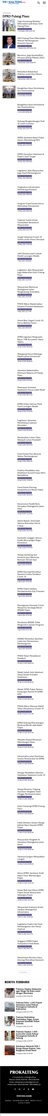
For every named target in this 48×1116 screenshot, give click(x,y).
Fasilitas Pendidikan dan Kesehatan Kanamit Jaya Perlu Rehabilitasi (31, 472)
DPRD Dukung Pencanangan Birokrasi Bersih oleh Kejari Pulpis (30, 725)
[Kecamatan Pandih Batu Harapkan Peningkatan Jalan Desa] (9, 507)
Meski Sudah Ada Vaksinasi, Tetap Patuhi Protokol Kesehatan (30, 674)
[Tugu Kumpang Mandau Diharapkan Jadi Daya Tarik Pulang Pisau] (9, 25)
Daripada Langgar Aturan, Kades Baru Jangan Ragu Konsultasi (29, 540)
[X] (28, 1089)
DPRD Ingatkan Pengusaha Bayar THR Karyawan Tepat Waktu (30, 339)
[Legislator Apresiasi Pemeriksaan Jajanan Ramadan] (9, 424)
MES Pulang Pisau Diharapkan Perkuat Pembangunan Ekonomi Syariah (31, 40)
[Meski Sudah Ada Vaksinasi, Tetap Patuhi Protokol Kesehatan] (9, 676)
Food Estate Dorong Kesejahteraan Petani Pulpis (30, 488)
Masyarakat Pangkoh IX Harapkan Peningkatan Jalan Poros (30, 842)
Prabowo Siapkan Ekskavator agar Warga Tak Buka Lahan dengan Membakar (28, 991)
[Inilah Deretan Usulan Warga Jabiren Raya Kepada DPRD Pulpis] (9, 826)
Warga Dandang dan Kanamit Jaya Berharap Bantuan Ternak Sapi (28, 557)
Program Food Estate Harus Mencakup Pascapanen (30, 204)
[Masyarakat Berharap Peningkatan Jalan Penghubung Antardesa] (9, 290)
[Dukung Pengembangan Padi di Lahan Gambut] (9, 125)
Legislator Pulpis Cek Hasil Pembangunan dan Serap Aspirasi (29, 926)
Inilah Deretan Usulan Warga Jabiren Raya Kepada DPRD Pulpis (30, 825)
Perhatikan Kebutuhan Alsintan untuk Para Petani (29, 72)
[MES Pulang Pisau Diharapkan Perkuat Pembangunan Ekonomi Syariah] (9, 42)
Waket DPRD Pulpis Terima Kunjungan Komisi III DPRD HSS (30, 691)
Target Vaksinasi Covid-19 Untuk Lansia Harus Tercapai (30, 238)
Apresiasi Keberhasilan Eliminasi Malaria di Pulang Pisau (30, 372)
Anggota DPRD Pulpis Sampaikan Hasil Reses (28, 942)
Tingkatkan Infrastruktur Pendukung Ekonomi (28, 188)
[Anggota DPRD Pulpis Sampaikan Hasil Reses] (9, 945)
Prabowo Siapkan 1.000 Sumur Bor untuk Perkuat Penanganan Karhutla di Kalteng (27, 1035)
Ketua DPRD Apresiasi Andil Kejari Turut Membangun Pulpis (30, 875)
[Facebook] (15, 1089)
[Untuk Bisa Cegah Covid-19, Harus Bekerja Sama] (9, 324)
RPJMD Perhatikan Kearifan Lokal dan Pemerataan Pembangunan (30, 641)
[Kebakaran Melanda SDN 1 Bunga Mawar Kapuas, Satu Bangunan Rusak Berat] (10, 1050)
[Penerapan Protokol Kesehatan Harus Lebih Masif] (9, 391)
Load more (23, 972)
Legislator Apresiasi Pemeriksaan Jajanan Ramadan (27, 422)
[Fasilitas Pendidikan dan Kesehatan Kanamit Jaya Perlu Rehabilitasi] (9, 474)
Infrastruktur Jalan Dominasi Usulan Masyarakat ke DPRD (30, 757)
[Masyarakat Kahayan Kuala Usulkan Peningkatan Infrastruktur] (9, 911)
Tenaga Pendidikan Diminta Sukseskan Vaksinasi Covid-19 (31, 773)
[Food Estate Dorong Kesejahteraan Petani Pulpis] (9, 491)
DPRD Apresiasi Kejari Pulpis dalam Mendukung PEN (30, 138)
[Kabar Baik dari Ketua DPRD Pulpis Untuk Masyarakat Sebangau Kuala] (9, 894)
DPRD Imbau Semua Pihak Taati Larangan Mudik (29, 405)
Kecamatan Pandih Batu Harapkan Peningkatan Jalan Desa (30, 506)
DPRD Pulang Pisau (24, 29)
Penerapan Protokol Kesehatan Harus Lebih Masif (31, 388)
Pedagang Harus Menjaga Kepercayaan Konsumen (29, 355)
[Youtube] (33, 1089)
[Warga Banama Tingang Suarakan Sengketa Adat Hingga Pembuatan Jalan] (9, 793)
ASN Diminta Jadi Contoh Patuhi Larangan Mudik (29, 254)
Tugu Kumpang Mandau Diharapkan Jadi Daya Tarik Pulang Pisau (30, 23)
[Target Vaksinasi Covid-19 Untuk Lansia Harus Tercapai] (9, 240)
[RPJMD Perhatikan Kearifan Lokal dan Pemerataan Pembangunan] (9, 642)
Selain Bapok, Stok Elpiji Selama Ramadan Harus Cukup (28, 523)
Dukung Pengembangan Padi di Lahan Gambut (30, 122)
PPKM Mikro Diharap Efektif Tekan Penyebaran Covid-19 (30, 707)
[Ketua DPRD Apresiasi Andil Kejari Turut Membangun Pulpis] (9, 876)
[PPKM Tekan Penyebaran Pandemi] (9, 659)
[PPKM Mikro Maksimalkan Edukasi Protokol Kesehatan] (9, 307)
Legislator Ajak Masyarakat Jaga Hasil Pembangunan (30, 171)
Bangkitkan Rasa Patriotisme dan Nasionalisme (30, 89)
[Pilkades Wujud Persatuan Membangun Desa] (9, 743)
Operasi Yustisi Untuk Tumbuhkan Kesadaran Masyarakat (28, 222)
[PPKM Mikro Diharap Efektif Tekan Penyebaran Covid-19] (9, 710)
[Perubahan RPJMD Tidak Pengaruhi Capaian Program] (9, 626)
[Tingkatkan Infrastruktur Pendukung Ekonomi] (9, 191)
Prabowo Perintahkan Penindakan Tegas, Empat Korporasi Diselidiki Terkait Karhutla (27, 1020)
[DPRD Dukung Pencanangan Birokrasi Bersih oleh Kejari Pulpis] (9, 726)
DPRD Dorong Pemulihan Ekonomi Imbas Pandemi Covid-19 (29, 574)
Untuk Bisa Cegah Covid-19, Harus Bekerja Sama (30, 321)
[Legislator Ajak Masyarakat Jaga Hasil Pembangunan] (9, 174)
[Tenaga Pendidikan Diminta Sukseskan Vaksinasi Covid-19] (9, 776)
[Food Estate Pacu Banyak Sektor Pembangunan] (9, 457)
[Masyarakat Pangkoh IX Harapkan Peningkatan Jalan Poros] (9, 843)
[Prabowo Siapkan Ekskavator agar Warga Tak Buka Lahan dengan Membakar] (10, 993)
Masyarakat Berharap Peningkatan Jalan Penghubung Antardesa (28, 289)
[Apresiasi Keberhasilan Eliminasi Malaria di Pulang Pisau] (9, 374)
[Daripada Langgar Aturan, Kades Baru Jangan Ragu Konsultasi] (9, 541)
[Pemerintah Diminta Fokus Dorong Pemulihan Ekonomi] (9, 961)
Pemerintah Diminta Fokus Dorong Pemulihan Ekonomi (30, 958)
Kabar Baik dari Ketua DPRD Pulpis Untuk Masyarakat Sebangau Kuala (30, 892)
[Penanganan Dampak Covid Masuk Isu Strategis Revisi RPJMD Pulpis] (9, 609)
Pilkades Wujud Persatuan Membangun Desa (29, 740)
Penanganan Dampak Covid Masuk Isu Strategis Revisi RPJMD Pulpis (30, 607)
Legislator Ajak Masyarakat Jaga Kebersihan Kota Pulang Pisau (30, 272)
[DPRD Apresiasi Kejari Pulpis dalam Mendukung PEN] (9, 141)
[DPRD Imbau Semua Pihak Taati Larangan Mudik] (9, 407)
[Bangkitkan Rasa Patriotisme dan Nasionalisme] (9, 92)
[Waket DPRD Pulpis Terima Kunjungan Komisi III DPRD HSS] (9, 693)
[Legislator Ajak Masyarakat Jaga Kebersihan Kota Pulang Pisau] (9, 273)
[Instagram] (19, 1089)
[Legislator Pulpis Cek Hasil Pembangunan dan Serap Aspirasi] (9, 927)
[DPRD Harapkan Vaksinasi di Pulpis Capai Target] (9, 158)
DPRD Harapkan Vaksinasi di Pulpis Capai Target (30, 155)
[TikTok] (24, 1089)
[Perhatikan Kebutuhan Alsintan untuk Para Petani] (9, 75)
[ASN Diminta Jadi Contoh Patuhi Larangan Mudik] (9, 257)
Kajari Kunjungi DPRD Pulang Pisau (31, 807)
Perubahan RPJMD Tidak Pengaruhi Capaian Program (30, 623)
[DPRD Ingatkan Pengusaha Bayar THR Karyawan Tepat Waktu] (9, 340)
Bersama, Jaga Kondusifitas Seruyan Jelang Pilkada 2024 (30, 56)
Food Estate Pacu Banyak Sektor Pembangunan (29, 455)
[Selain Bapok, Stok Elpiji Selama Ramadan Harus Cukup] (9, 524)
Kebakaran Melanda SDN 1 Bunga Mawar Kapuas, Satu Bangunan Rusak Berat (28, 1048)
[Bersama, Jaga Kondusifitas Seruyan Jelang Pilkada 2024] (9, 59)
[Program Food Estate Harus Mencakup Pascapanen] (9, 207)
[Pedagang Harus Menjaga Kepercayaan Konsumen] (9, 357)
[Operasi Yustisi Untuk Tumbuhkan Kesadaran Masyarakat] (9, 223)
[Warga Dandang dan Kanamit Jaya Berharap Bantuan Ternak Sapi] (9, 558)
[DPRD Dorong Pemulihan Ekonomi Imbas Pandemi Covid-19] (9, 575)
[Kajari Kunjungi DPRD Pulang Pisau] (9, 810)
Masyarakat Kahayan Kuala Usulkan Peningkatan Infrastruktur (30, 909)
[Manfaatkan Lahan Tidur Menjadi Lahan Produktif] (9, 441)
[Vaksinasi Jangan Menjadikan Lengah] (9, 860)
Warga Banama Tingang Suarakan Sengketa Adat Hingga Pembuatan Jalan (29, 791)
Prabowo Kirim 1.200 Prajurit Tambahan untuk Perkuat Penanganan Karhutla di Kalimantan (29, 1006)
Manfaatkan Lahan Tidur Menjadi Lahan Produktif (29, 438)
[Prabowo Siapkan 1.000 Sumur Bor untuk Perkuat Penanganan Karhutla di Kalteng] (10, 1036)
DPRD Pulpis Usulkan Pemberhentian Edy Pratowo (30, 590)
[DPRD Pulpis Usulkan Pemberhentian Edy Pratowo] (9, 592)
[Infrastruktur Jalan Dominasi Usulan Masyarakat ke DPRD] (9, 760)
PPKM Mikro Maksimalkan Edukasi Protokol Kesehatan (30, 305)
